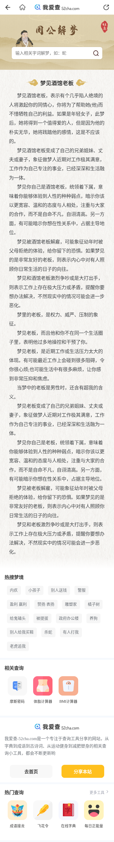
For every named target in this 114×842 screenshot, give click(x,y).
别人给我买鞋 (22, 632)
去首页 (31, 771)
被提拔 (42, 618)
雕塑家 (71, 604)
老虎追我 (18, 646)
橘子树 (94, 604)
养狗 (94, 618)
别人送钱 (59, 590)
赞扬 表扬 (45, 604)
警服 (82, 590)
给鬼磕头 (18, 618)
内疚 (14, 590)
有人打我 (71, 632)
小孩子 (34, 590)
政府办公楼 (69, 618)
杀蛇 (48, 632)
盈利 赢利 (18, 604)
